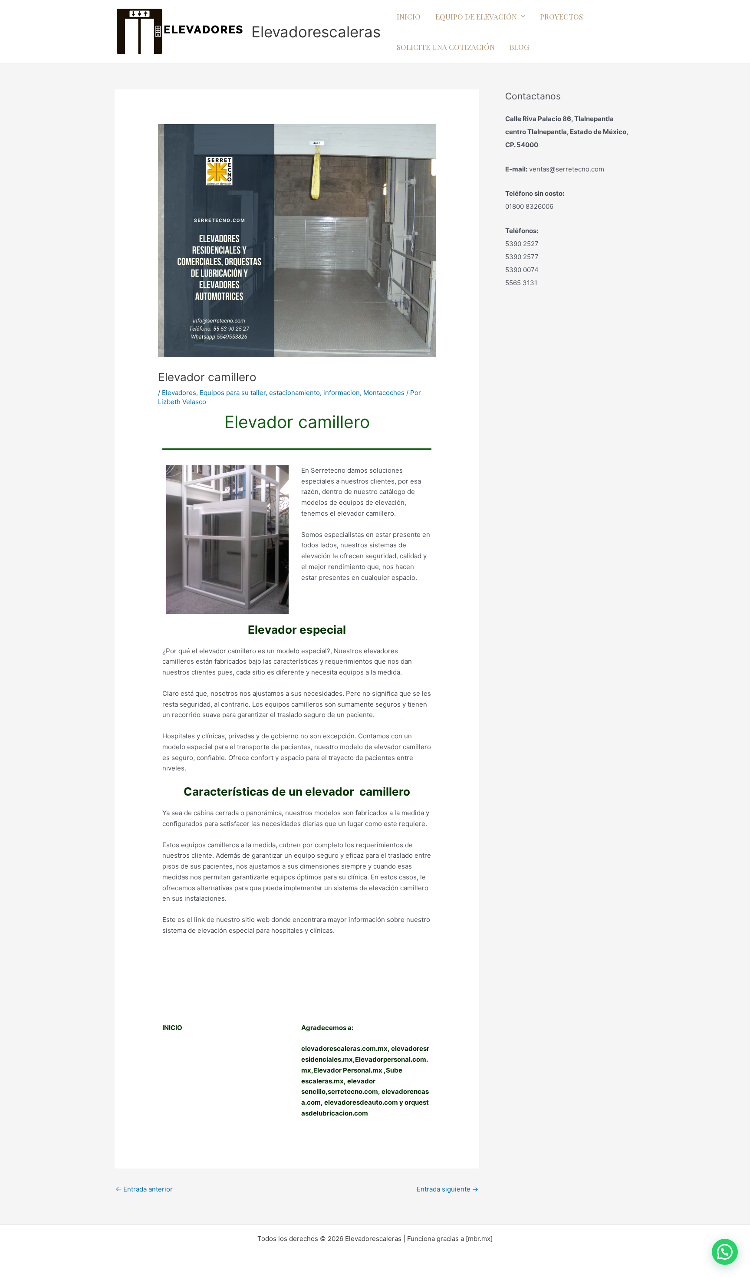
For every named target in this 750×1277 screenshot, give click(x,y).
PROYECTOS (561, 16)
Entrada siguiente (447, 1189)
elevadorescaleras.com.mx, (346, 1048)
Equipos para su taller (233, 392)
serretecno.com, (354, 1091)
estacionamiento (294, 392)
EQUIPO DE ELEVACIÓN (476, 16)
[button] (725, 1252)
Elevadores (179, 392)
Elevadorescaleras (316, 32)
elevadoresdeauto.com (361, 1102)
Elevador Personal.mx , (349, 1070)
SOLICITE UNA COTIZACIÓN (446, 47)
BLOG (519, 47)
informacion (341, 392)
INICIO (409, 16)
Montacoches (384, 392)
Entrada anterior (144, 1189)
